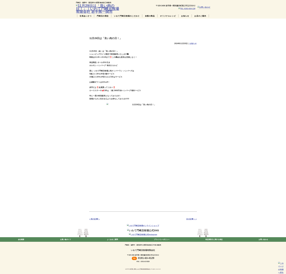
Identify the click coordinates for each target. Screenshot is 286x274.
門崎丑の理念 (103, 16)
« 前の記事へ (94, 219)
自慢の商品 (150, 16)
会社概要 (21, 239)
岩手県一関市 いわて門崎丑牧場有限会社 (140, 269)
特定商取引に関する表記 (214, 239)
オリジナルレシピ (168, 16)
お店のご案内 (200, 16)
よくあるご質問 (112, 239)
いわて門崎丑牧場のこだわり (127, 16)
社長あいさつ (86, 16)
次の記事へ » (191, 219)
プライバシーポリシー (162, 239)
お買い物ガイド (65, 239)
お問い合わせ (263, 239)
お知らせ (185, 16)
